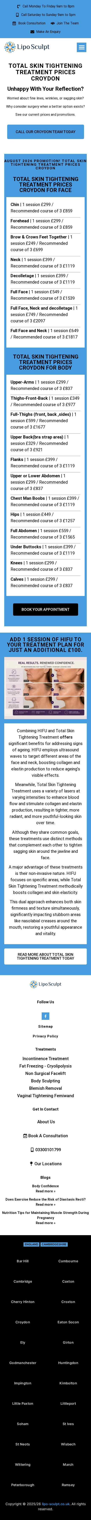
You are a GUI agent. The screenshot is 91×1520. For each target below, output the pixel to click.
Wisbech (68, 1444)
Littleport (68, 1403)
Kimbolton (68, 1383)
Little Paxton (22, 1403)
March (68, 1464)
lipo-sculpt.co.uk (56, 1504)
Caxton (68, 1281)
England (31, 1244)
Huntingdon (68, 1363)
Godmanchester (22, 1363)
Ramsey (68, 1485)
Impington (22, 1383)
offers (66, 737)
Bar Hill (23, 1261)
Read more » (45, 1191)
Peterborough (22, 1485)
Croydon (22, 1322)
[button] (81, 47)
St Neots (22, 1444)
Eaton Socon (68, 1322)
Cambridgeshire (54, 1244)
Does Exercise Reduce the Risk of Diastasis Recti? (46, 1199)
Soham (23, 1424)
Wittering (23, 1464)
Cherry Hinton (23, 1302)
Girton (68, 1342)
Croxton (68, 1302)
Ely (22, 1342)
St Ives (68, 1424)
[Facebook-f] (45, 1016)
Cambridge (23, 1281)
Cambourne (68, 1261)
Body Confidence (45, 1186)
